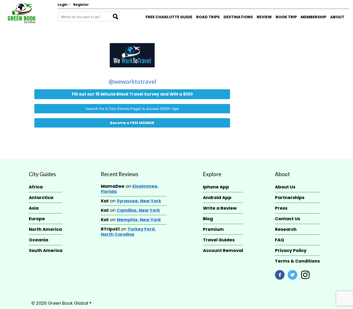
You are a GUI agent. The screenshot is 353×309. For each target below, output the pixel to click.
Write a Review (220, 208)
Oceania (38, 240)
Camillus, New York (138, 210)
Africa (36, 187)
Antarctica (41, 197)
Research (286, 229)
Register (81, 4)
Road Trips (208, 17)
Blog (208, 219)
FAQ (279, 240)
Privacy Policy (290, 250)
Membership (313, 17)
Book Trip (286, 17)
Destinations (238, 17)
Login (62, 4)
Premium (213, 229)
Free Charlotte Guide (169, 17)
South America (45, 250)
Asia (34, 208)
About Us (285, 187)
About (337, 17)
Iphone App (216, 187)
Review (264, 17)
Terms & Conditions (297, 261)
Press (281, 208)
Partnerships (289, 197)
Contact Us (287, 219)
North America (45, 229)
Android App (217, 197)
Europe (37, 219)
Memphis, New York (139, 220)
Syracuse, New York (139, 201)
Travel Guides (219, 240)
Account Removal (223, 250)
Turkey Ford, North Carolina (128, 231)
